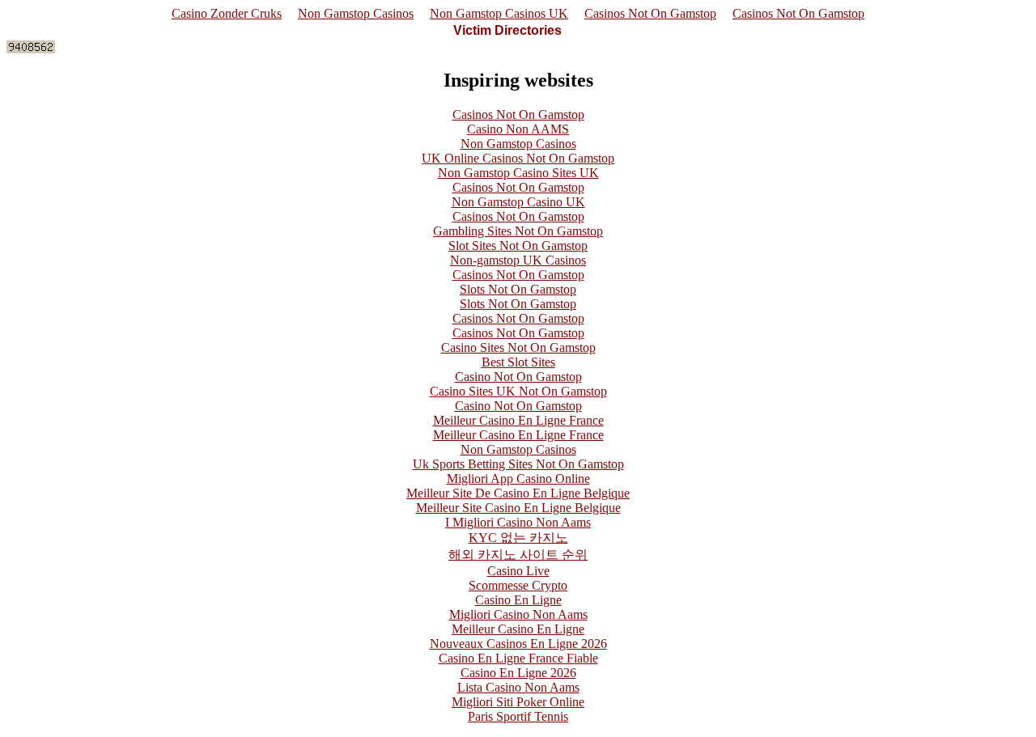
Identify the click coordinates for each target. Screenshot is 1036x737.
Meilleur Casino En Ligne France (518, 420)
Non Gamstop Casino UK (518, 202)
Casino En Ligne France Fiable (518, 658)
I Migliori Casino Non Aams (518, 522)
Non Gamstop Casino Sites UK (518, 173)
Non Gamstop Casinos (356, 13)
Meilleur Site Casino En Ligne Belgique (518, 508)
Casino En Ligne (518, 600)
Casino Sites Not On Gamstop (518, 347)
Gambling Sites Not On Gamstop (518, 231)
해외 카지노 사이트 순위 (518, 554)
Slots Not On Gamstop (518, 289)
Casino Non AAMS (518, 129)
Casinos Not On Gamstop (650, 13)
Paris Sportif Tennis (518, 716)
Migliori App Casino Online (518, 478)
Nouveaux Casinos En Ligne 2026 (518, 643)
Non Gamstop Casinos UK (499, 13)
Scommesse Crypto (518, 585)
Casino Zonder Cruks (227, 13)
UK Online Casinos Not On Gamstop (518, 158)
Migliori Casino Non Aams (518, 614)
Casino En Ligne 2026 (518, 673)
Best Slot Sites (518, 362)
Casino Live (518, 571)
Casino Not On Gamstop (518, 376)
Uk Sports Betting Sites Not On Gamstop (518, 464)
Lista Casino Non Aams (518, 687)
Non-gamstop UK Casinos (518, 260)
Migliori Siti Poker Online (518, 702)
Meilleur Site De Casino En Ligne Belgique (518, 493)
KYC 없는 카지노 (518, 537)
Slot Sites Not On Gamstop (518, 245)
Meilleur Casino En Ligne (518, 629)
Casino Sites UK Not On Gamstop (518, 391)
